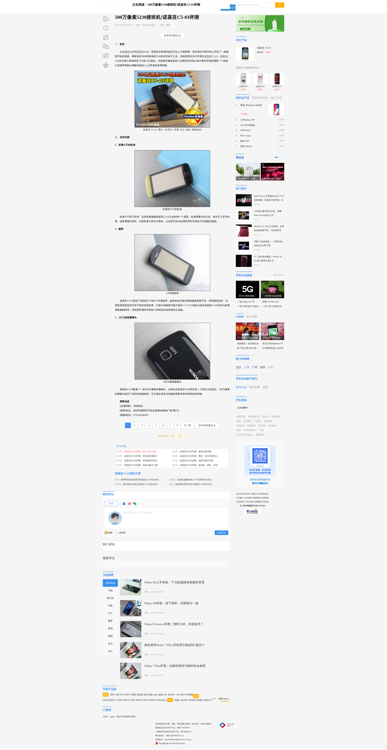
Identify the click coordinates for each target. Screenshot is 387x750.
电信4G (208, 700)
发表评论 (221, 533)
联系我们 (241, 502)
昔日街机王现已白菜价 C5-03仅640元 (140, 484)
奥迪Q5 (272, 425)
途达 (239, 421)
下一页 (187, 425)
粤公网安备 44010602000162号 (172, 743)
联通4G (200, 700)
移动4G (192, 700)
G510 (105, 716)
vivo (165, 694)
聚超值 (240, 157)
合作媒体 (248, 498)
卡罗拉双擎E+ (250, 430)
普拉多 (266, 416)
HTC (122, 694)
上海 (246, 367)
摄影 (110, 620)
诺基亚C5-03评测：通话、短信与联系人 (199, 456)
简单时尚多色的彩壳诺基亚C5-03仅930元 (140, 480)
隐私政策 (264, 494)
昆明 (117, 480)
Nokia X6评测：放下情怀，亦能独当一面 (171, 603)
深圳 (262, 367)
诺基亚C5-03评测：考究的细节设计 (141, 460)
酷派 (161, 694)
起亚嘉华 (248, 421)
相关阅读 (110, 583)
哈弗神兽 (251, 425)
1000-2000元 (123, 700)
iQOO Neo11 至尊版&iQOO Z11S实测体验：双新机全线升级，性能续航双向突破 (269, 198)
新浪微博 (106, 56)
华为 (182, 694)
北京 (238, 367)
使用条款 (265, 498)
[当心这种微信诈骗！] (272, 324)
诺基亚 (140, 51)
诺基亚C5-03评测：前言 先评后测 (140, 451)
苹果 (112, 694)
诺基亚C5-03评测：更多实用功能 (195, 451)
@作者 (122, 532)
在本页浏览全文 (172, 35)
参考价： (263, 52)
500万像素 (124, 317)
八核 (181, 700)
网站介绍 (255, 494)
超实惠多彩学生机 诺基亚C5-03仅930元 (193, 484)
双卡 (186, 700)
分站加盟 (249, 502)
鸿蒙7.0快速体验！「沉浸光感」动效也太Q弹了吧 (269, 243)
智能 (110, 636)
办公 (110, 651)
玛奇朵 (258, 421)
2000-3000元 (136, 700)
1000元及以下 (109, 700)
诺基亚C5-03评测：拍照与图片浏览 (196, 460)
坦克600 (262, 425)
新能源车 (260, 434)
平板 (110, 605)
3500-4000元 (149, 700)
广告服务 (239, 498)
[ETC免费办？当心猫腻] (247, 324)
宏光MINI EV (254, 416)
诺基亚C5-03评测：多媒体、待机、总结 (199, 465)
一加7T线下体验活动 (272, 306)
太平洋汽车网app (245, 434)
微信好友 (106, 46)
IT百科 (240, 316)
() (108, 35)
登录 (111, 503)
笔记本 (110, 598)
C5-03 (147, 65)
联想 (146, 694)
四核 (177, 700)
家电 (110, 628)
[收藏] (106, 28)
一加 (177, 694)
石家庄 (172, 480)
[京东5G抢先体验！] (247, 282)
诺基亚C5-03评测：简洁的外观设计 (141, 456)
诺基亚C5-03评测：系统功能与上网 (141, 465)
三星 (117, 694)
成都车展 (241, 416)
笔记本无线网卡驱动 (126, 716)
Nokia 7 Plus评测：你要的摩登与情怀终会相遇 (174, 665)
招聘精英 (258, 502)
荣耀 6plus (224, 698)
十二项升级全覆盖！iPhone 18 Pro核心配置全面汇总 (268, 259)
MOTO (128, 694)
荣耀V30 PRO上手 (270, 302)
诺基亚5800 (128, 51)
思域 (239, 430)
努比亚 (171, 694)
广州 (254, 367)
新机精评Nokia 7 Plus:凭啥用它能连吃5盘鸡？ (174, 645)
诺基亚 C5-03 (150, 129)
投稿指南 (256, 498)
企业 (110, 643)
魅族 (150, 694)
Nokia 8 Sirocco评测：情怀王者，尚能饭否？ (173, 624)
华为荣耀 (189, 694)
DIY (110, 613)
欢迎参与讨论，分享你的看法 (138, 512)
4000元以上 (161, 700)
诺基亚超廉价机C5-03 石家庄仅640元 (194, 480)
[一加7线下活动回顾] (272, 282)
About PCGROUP (243, 494)
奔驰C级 (240, 425)
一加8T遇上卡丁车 (246, 302)
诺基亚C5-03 (230, 7)
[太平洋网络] (252, 510)
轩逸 (261, 430)
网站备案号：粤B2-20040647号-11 (169, 736)
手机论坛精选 (244, 275)
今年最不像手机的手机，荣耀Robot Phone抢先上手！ (267, 213)
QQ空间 (106, 65)
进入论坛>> (278, 275)
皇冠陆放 (268, 421)
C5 (164, 216)
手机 (110, 590)
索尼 (134, 694)
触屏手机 (173, 51)
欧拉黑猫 (276, 416)
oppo (155, 694)
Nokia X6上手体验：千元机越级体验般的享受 (174, 582)
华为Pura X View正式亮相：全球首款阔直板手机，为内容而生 (269, 228)
